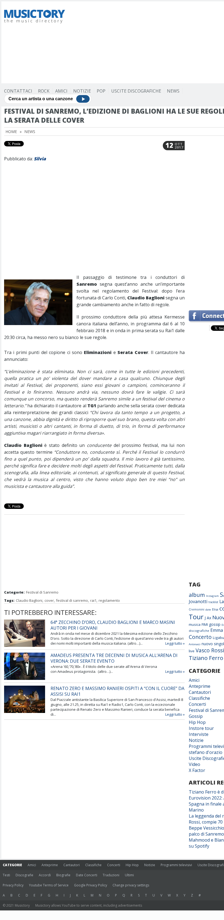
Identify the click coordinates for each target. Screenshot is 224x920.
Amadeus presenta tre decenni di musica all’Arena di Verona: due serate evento (114, 658)
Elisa (215, 609)
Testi (6, 875)
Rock (43, 91)
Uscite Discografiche (136, 91)
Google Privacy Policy (90, 885)
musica (195, 624)
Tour (196, 616)
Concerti (197, 704)
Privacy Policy (13, 885)
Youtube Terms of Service (49, 885)
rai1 (93, 600)
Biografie (63, 875)
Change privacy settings (131, 885)
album (197, 594)
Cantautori (200, 692)
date (208, 609)
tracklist (213, 602)
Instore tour (201, 728)
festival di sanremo (72, 600)
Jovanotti (198, 601)
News (173, 91)
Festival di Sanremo (42, 592)
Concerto (200, 637)
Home (11, 131)
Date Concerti (86, 875)
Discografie (24, 875)
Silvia (40, 159)
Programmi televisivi (176, 865)
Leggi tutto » (175, 643)
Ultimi (129, 875)
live (191, 650)
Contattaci (18, 91)
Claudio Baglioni (29, 600)
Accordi (45, 875)
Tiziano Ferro (206, 658)
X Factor (197, 770)
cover (49, 600)
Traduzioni (111, 875)
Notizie (82, 91)
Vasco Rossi (210, 650)
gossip (214, 624)
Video (194, 764)
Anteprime (199, 686)
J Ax (208, 617)
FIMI (205, 624)
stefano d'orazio (205, 752)
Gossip (196, 716)
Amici (61, 91)
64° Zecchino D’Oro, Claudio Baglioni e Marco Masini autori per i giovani (113, 625)
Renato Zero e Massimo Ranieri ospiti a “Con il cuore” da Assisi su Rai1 (117, 691)
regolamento (109, 600)
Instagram (212, 596)
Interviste (198, 734)
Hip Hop (197, 722)
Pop (101, 91)
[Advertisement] (148, 42)
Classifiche (199, 698)
